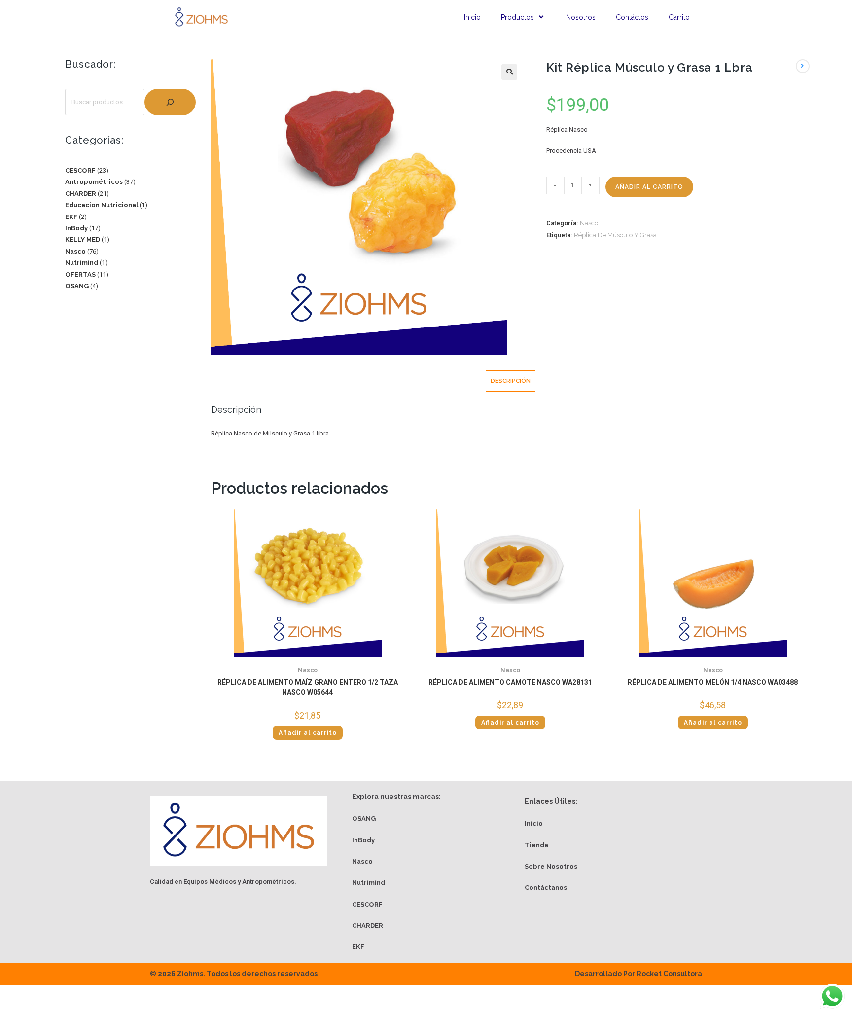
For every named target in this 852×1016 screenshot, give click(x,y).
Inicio (472, 17)
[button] (509, 72)
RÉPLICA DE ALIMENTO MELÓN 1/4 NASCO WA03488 (713, 682)
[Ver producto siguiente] (803, 66)
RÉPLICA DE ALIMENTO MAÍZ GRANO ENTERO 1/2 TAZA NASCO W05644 (307, 687)
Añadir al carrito (649, 186)
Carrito (679, 17)
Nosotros (581, 17)
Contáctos (632, 17)
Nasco (589, 223)
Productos (517, 17)
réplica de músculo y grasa (615, 235)
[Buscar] (170, 102)
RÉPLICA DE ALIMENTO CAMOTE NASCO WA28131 (510, 682)
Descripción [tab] (511, 380)
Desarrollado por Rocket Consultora (638, 974)
